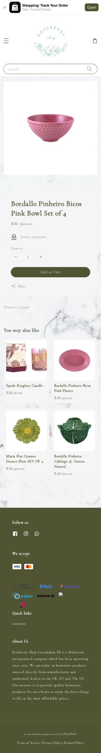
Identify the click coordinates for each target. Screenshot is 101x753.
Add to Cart (50, 272)
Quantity (17, 248)
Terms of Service (28, 743)
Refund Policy (74, 743)
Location (18, 624)
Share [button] (22, 286)
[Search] (89, 69)
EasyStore (70, 734)
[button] (6, 40)
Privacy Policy (52, 743)
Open (91, 7)
